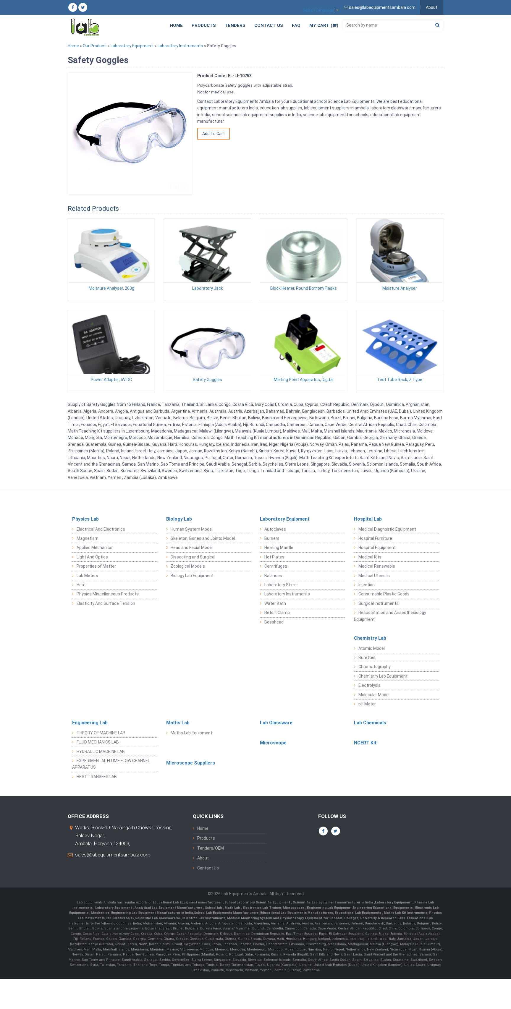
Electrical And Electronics (101, 529)
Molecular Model (373, 694)
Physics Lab (85, 519)
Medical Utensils (374, 575)
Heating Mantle (278, 547)
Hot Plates (274, 557)
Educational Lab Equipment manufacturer (188, 902)
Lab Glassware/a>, (120, 918)
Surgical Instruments (378, 603)
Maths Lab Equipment (191, 733)
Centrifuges (275, 566)
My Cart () (323, 25)
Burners (271, 538)
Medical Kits (369, 557)
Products (204, 25)
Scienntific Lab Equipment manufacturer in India (333, 902)
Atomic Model (371, 648)
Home (176, 25)
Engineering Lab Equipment (329, 908)
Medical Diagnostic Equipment (387, 529)
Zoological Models (188, 566)
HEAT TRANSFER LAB (97, 776)
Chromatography (374, 666)
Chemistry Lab (370, 638)
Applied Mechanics (94, 547)
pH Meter (367, 704)
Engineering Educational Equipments (382, 908)
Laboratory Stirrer (281, 584)
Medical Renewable (376, 566)
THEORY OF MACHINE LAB (101, 733)
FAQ (296, 25)
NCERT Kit (365, 743)
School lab (214, 908)
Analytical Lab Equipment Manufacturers (169, 908)
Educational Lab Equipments (358, 913)
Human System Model (192, 529)
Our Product (94, 45)
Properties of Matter (96, 566)
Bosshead (274, 622)
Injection (366, 584)
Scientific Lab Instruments (203, 918)
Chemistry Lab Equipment (382, 676)
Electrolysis (369, 685)
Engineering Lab (90, 722)
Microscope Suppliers (190, 763)
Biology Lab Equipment (192, 575)
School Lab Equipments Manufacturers (226, 913)
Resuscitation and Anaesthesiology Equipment (390, 615)
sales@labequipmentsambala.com (112, 855)
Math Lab (233, 908)
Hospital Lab (368, 519)
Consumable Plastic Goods (384, 594)
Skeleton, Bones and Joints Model (203, 538)
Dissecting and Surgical (193, 557)
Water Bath (275, 603)
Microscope (273, 743)
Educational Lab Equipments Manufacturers (296, 913)
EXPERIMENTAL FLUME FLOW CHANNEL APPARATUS (111, 764)
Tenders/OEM (210, 848)
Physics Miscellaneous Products (108, 594)
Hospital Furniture (375, 538)
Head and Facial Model (192, 547)
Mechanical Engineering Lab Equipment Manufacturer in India (141, 913)
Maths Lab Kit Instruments (405, 913)
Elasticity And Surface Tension (106, 603)
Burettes (367, 657)
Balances (273, 575)
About (431, 7)
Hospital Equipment (377, 547)
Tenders (235, 25)
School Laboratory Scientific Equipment (257, 902)
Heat (81, 584)
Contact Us (268, 25)
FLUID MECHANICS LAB (98, 742)
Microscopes (294, 908)
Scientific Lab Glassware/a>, (158, 918)
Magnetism (87, 538)
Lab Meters (87, 575)
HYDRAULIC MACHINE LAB (101, 751)
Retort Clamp (277, 612)
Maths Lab (178, 722)
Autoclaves (275, 529)
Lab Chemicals (370, 722)
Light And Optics (92, 557)
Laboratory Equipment (132, 45)
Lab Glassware (276, 722)
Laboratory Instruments (180, 45)
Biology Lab (179, 519)
